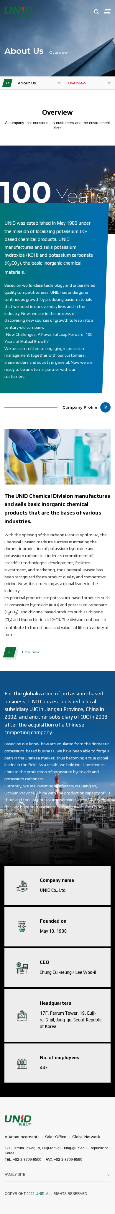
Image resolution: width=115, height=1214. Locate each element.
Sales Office (55, 1137)
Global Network (86, 1137)
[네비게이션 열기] (107, 11)
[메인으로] (18, 12)
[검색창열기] (96, 11)
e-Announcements (22, 1137)
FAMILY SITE (15, 1175)
